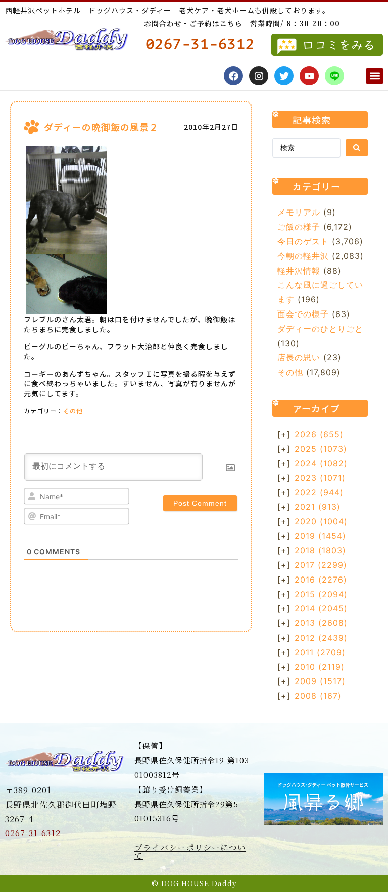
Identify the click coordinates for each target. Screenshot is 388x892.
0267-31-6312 (33, 833)
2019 (320, 536)
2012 (321, 638)
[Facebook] (233, 75)
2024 (321, 463)
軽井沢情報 (298, 271)
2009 (320, 681)
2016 (321, 579)
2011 (320, 652)
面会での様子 (303, 314)
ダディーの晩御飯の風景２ (101, 126)
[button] (374, 76)
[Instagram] (258, 75)
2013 (321, 623)
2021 (318, 507)
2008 (318, 696)
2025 (321, 449)
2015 (321, 594)
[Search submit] (357, 147)
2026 (319, 434)
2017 (321, 565)
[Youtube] (309, 75)
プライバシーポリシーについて (190, 851)
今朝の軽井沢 (303, 256)
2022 (319, 492)
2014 (321, 608)
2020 (321, 521)
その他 (73, 410)
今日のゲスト (303, 241)
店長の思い (298, 357)
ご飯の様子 (298, 227)
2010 (320, 667)
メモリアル (298, 212)
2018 (320, 550)
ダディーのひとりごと (320, 329)
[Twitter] (284, 75)
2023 (320, 478)
